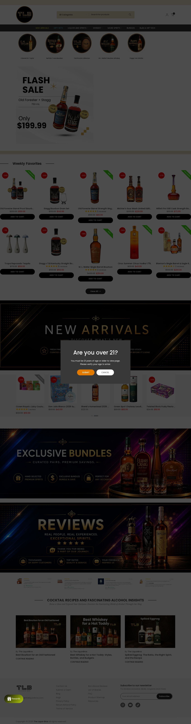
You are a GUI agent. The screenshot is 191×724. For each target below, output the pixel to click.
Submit (85, 372)
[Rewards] (13, 699)
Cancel (105, 372)
